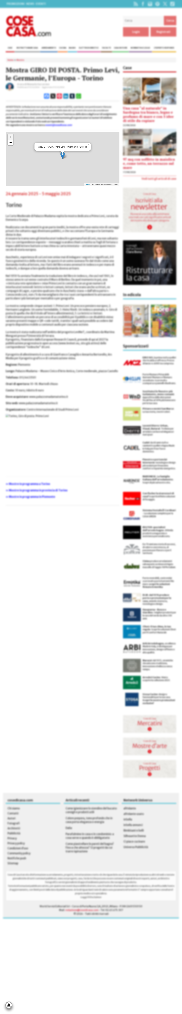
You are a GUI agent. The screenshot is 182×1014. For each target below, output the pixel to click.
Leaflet (87, 184)
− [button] (10, 142)
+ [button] (10, 137)
